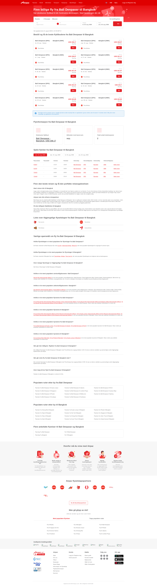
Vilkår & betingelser (90, 564)
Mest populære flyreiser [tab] (61, 518)
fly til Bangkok (69, 435)
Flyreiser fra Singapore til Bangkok (103, 413)
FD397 (35, 164)
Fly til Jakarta (102, 530)
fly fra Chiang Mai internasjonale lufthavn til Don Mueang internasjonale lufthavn (55, 313)
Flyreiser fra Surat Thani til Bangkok (74, 419)
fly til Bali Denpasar (70, 432)
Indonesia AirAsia (66, 245)
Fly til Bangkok (77, 524)
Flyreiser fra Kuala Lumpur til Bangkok (75, 410)
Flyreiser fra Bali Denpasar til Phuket (45, 394)
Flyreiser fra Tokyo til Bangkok (43, 416)
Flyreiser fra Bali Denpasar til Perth (103, 387)
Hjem (54, 555)
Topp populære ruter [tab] (96, 518)
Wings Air (74, 245)
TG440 (35, 176)
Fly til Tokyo (77, 533)
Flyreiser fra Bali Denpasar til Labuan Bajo (105, 391)
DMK (105, 164)
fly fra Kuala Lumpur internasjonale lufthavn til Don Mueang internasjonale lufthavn (99, 313)
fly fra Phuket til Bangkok (56, 338)
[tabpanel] (78, 527)
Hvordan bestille (89, 557)
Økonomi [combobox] (54, 19)
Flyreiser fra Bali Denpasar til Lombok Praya (76, 391)
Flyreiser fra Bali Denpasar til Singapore (45, 391)
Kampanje (55, 562)
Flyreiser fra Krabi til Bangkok (43, 419)
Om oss (55, 557)
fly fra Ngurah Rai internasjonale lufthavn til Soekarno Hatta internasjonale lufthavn (99, 301)
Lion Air (59, 245)
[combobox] (46, 24)
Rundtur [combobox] (37, 19)
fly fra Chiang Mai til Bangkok (41, 338)
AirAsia (63, 256)
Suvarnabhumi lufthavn (59, 289)
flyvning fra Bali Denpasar (42, 432)
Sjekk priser (117, 164)
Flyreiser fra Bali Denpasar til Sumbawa (75, 397)
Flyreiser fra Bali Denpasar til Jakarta (74, 387)
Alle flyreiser (56, 571)
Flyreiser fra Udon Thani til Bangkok (103, 416)
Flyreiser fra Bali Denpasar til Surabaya (45, 397)
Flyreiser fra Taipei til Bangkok (43, 413)
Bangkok (96, 164)
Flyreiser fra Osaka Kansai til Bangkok (104, 419)
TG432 (35, 172)
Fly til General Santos (52, 530)
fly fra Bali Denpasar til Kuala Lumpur (43, 325)
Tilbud (54, 559)
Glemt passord (73, 557)
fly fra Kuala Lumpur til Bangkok (72, 338)
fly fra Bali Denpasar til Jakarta (62, 325)
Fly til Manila (50, 524)
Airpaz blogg (56, 564)
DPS (85, 164)
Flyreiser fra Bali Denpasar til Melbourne (75, 394)
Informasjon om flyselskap (60, 566)
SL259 (35, 168)
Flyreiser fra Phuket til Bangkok (102, 410)
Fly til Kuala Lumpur (79, 527)
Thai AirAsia (57, 256)
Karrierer (55, 573)
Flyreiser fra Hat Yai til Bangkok (73, 413)
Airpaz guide (88, 555)
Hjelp (115, 2)
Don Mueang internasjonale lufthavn (43, 289)
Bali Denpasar (77, 164)
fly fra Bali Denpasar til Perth (78, 325)
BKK (105, 172)
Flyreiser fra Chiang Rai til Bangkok (74, 416)
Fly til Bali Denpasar (104, 524)
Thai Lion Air (68, 256)
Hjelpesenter (88, 559)
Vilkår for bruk (88, 562)
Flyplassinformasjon (58, 568)
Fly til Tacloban (51, 533)
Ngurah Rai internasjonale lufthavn (43, 277)
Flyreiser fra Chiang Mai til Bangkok (44, 410)
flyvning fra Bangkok (41, 435)
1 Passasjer (47, 19)
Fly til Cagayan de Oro (53, 527)
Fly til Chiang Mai (78, 530)
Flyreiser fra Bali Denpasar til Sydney (104, 394)
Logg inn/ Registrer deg (75, 555)
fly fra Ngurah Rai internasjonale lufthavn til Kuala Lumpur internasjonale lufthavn (55, 301)
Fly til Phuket (102, 527)
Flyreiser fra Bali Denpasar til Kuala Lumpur (46, 387)
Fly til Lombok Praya (104, 533)
